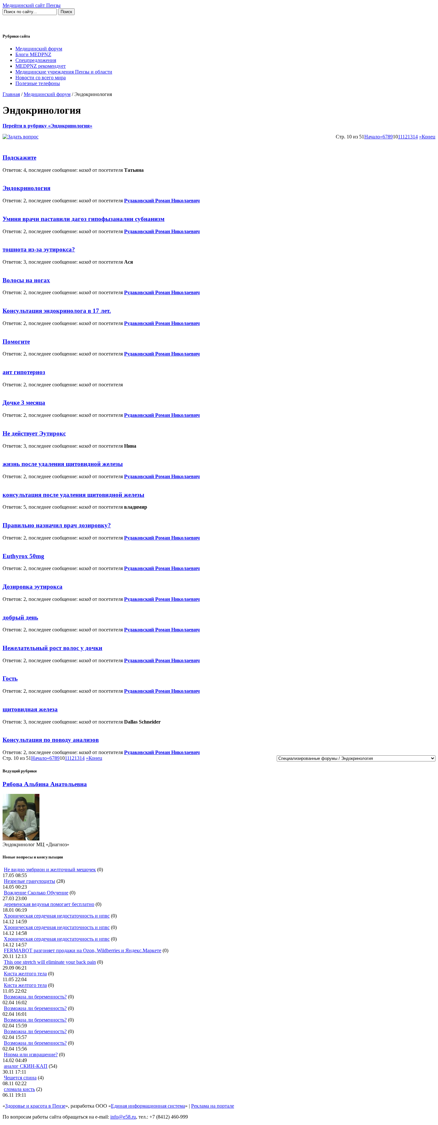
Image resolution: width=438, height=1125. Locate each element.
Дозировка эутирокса (33, 586)
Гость (10, 678)
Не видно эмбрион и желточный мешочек (50, 869)
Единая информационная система (148, 1106)
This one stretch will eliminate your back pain (50, 962)
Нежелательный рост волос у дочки (52, 648)
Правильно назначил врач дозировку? (57, 525)
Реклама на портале (212, 1106)
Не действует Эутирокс (34, 433)
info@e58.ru (123, 1117)
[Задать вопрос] (20, 136)
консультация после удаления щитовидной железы (73, 494)
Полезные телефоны (37, 83)
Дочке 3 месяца (24, 402)
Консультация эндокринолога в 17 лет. (57, 310)
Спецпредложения (35, 60)
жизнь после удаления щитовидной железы (63, 464)
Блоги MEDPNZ (33, 54)
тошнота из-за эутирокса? (39, 249)
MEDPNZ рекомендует (40, 66)
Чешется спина (20, 1077)
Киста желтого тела (25, 973)
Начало (372, 136)
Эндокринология (26, 188)
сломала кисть (19, 1089)
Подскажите (19, 157)
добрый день (20, 617)
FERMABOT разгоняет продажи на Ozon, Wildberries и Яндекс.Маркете (82, 950)
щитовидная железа (30, 709)
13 (410, 136)
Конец (428, 136)
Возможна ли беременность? (35, 996)
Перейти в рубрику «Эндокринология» (47, 125)
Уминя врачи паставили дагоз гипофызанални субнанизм (83, 218)
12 (405, 136)
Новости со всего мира (40, 77)
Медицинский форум (38, 48)
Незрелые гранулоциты (29, 881)
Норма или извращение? (31, 1054)
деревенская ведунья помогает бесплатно (49, 904)
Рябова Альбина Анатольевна (45, 784)
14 (415, 136)
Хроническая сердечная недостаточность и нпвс (57, 915)
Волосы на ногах (26, 280)
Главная (11, 94)
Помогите (16, 341)
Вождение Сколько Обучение (36, 892)
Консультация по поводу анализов (51, 739)
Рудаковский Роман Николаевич (162, 200)
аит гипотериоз (24, 372)
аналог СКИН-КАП (25, 1066)
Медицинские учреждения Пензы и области (63, 72)
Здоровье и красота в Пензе (35, 1106)
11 (400, 136)
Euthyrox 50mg (23, 556)
